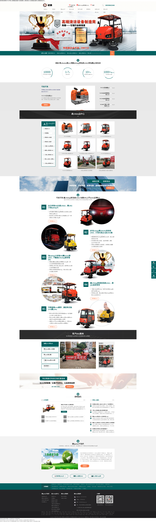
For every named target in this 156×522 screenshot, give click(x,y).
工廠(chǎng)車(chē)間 (49, 361)
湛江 (106, 511)
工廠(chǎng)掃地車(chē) (61, 53)
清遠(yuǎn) (85, 511)
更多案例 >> (47, 366)
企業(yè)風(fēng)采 (96, 476)
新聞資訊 (88, 9)
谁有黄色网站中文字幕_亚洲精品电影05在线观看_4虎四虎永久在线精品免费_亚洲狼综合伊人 (22, 0)
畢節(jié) (98, 513)
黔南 (110, 513)
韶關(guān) (95, 511)
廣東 (47, 511)
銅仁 (44, 514)
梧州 (81, 513)
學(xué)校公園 (47, 355)
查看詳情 (64, 411)
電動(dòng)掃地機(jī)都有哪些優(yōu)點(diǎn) (75, 420)
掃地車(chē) (53, 10)
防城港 (61, 513)
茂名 (78, 511)
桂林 (50, 513)
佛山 (60, 511)
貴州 (87, 513)
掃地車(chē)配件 (48, 141)
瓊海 (87, 514)
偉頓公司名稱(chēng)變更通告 (67, 404)
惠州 (66, 511)
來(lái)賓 (72, 513)
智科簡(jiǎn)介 (60, 476)
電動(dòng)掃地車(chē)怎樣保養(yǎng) (100, 416)
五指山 (103, 514)
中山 (112, 511)
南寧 (47, 513)
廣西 (44, 513)
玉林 (84, 513)
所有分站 (111, 514)
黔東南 (107, 513)
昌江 (64, 514)
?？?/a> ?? (53, 514)
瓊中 (89, 514)
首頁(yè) (45, 9)
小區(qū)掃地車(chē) (49, 163)
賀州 (69, 513)
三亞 (56, 514)
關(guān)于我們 (63, 10)
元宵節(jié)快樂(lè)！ (51, 416)
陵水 (84, 514)
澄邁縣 (67, 514)
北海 (55, 513)
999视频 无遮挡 (29, 521)
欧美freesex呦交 (3, 521)
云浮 (104, 511)
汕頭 (88, 511)
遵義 (47, 514)
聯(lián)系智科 (64, 493)
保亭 (61, 514)
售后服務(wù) (44, 501)
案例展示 (101, 343)
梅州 (81, 511)
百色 (52, 513)
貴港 (64, 513)
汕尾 (91, 511)
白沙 (59, 514)
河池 (67, 513)
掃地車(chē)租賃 (48, 137)
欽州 (79, 513)
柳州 (76, 513)
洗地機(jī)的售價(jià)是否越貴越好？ (100, 428)
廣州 (50, 511)
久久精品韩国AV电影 (36, 521)
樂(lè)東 (77, 514)
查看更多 (46, 104)
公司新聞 (45, 400)
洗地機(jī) (47, 133)
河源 (63, 511)
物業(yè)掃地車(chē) (82, 53)
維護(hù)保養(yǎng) (97, 10)
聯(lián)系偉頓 (105, 10)
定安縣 (70, 514)
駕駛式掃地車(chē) (51, 53)
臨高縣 (81, 514)
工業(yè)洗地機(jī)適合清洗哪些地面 (100, 410)
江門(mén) (69, 511)
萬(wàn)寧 (96, 514)
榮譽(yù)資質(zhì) (78, 476)
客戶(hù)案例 (80, 10)
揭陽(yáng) (74, 511)
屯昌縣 (92, 514)
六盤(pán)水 (103, 513)
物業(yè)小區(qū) (48, 344)
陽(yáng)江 (100, 511)
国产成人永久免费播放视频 (11, 521)
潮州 (55, 511)
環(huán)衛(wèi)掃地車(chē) (72, 53)
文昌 (100, 514)
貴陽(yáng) (91, 513)
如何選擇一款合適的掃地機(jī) (50, 420)
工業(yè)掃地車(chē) (49, 154)
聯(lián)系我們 (64, 496)
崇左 (58, 513)
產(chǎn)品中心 (71, 10)
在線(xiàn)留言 (64, 498)
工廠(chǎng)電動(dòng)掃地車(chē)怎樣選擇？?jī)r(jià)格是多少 (76, 416)
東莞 (58, 511)
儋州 (106, 514)
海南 (49, 514)
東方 (74, 514)
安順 (95, 513)
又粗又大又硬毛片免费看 (21, 521)
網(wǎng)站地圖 (103, 517)
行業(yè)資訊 (95, 400)
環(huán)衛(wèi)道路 (49, 349)
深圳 (52, 511)
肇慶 (109, 511)
